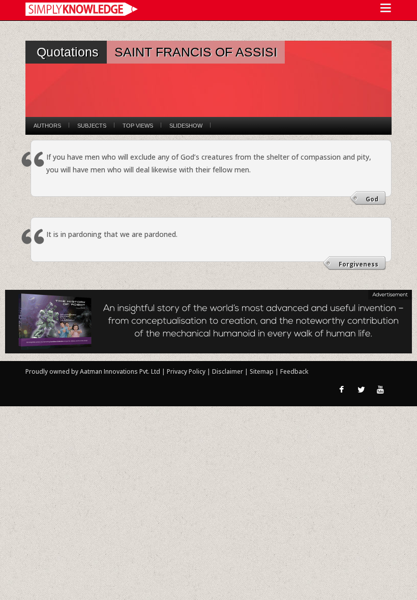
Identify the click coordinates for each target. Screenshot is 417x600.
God (372, 199)
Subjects (91, 126)
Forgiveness (358, 264)
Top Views (138, 126)
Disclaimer (227, 371)
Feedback (294, 371)
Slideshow (185, 126)
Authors (47, 126)
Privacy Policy (187, 371)
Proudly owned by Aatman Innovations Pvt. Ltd (92, 371)
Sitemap (262, 371)
